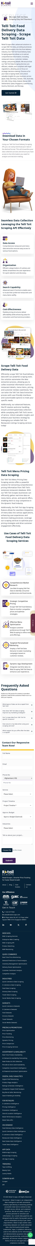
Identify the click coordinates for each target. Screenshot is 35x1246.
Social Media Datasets (9, 1022)
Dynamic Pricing (7, 1040)
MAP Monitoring (7, 949)
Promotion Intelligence (10, 1110)
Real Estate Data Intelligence (12, 1141)
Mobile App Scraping (9, 1152)
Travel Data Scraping (9, 995)
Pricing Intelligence (8, 1107)
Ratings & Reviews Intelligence (12, 1086)
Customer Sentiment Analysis (12, 970)
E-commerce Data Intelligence (12, 1135)
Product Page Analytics (10, 1082)
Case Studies (17, 886)
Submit (9, 860)
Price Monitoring (8, 1037)
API (3, 1185)
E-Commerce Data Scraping (11, 985)
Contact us (28, 886)
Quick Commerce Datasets (11, 1006)
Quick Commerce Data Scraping (13, 982)
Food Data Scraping (8, 988)
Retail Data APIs (7, 1120)
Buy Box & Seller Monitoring (11, 1092)
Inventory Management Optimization (14, 964)
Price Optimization (8, 1030)
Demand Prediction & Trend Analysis (14, 960)
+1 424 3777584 (9, 912)
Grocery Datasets (8, 1016)
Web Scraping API (8, 943)
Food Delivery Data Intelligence (12, 1128)
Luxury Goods (6, 1173)
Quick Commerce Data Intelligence (14, 1131)
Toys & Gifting (7, 1167)
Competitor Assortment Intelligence (14, 1068)
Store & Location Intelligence (12, 1113)
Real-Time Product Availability (12, 1055)
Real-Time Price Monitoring (11, 957)
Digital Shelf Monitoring (10, 1079)
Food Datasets (7, 1013)
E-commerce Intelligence (10, 1103)
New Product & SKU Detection (12, 1061)
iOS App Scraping (8, 1159)
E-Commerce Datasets (9, 1009)
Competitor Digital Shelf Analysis (13, 1089)
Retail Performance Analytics (12, 1117)
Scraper (5, 1181)
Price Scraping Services (10, 1047)
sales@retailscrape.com (12, 915)
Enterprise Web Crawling (10, 939)
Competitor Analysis (9, 974)
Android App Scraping (9, 1156)
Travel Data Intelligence (10, 1144)
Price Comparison (8, 1043)
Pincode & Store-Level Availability (13, 1065)
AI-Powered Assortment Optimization (14, 1071)
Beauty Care (6, 1170)
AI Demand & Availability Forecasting (14, 1058)
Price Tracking (7, 1034)
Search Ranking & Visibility (11, 1096)
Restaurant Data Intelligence (12, 1138)
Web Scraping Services (10, 936)
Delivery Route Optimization (11, 967)
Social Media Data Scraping (11, 998)
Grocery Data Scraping (9, 991)
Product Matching (8, 946)
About (4, 885)
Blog (10, 885)
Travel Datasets (7, 1019)
